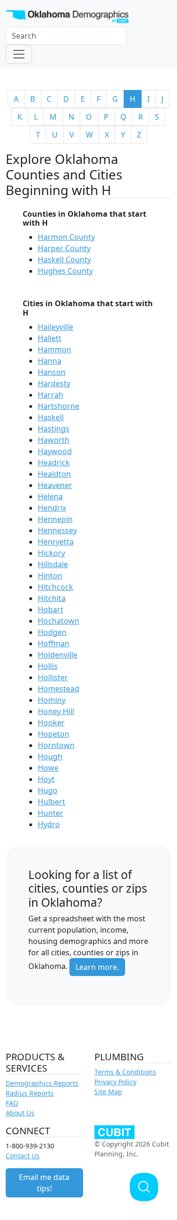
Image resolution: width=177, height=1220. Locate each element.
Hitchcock (55, 587)
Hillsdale (53, 564)
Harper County (64, 248)
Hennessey (57, 530)
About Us (20, 1112)
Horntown (56, 745)
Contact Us (23, 1155)
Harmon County (66, 237)
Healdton (54, 474)
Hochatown (58, 621)
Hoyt (46, 779)
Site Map (108, 1091)
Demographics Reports (42, 1083)
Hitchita (52, 598)
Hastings (53, 428)
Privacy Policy (115, 1081)
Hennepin (55, 519)
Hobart (50, 609)
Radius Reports (30, 1093)
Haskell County (64, 259)
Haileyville (55, 327)
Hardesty (54, 383)
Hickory (51, 553)
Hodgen (52, 632)
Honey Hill (56, 711)
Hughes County (65, 271)
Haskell (51, 417)
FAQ (12, 1102)
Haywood (55, 451)
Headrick (54, 462)
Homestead (58, 688)
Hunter (50, 813)
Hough (50, 756)
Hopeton (53, 734)
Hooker (51, 722)
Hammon (54, 349)
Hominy (52, 700)
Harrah (50, 395)
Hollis (48, 666)
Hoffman (53, 643)
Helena (50, 496)
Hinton (50, 575)
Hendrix (52, 508)
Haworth (53, 440)
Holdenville (57, 655)
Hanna (49, 361)
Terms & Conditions (125, 1071)
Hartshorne (58, 406)
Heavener (55, 485)
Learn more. (97, 967)
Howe (48, 768)
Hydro (49, 824)
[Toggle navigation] (19, 54)
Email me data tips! (44, 1183)
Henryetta (56, 542)
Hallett (49, 338)
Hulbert (51, 802)
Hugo (48, 790)
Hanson (52, 372)
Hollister (53, 677)
